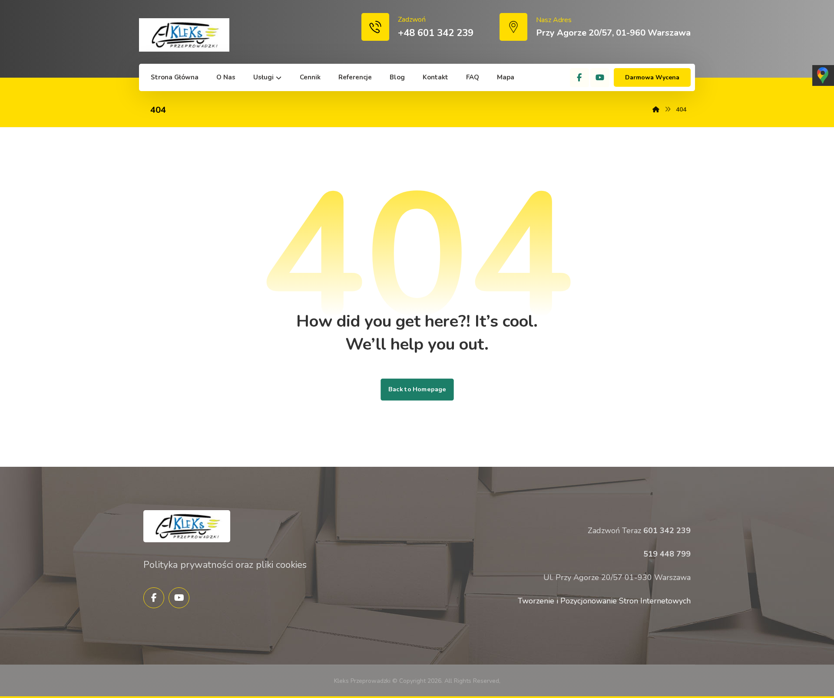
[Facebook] (579, 77)
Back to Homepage (417, 389)
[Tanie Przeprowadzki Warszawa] (184, 35)
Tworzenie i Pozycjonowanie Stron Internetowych (604, 601)
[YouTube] (599, 77)
